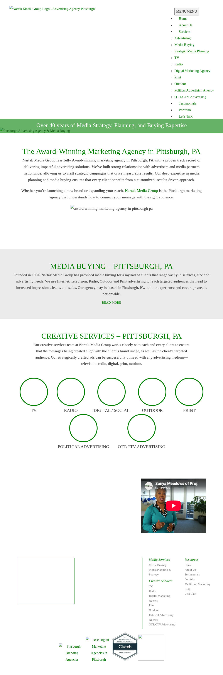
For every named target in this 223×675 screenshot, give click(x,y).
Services (184, 31)
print (189, 410)
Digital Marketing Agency (192, 71)
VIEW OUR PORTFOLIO (141, 239)
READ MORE (111, 302)
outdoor (152, 410)
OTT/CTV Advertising (190, 97)
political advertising (83, 446)
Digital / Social (111, 410)
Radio (178, 64)
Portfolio (185, 110)
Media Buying (184, 45)
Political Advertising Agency (194, 90)
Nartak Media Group (141, 190)
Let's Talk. (186, 116)
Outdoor (180, 84)
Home (183, 18)
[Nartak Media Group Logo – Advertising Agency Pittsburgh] (52, 8)
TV (176, 58)
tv (34, 410)
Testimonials (187, 103)
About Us (185, 25)
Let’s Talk (190, 593)
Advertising (182, 38)
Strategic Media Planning (191, 51)
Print (177, 77)
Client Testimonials (76, 239)
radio (71, 410)
